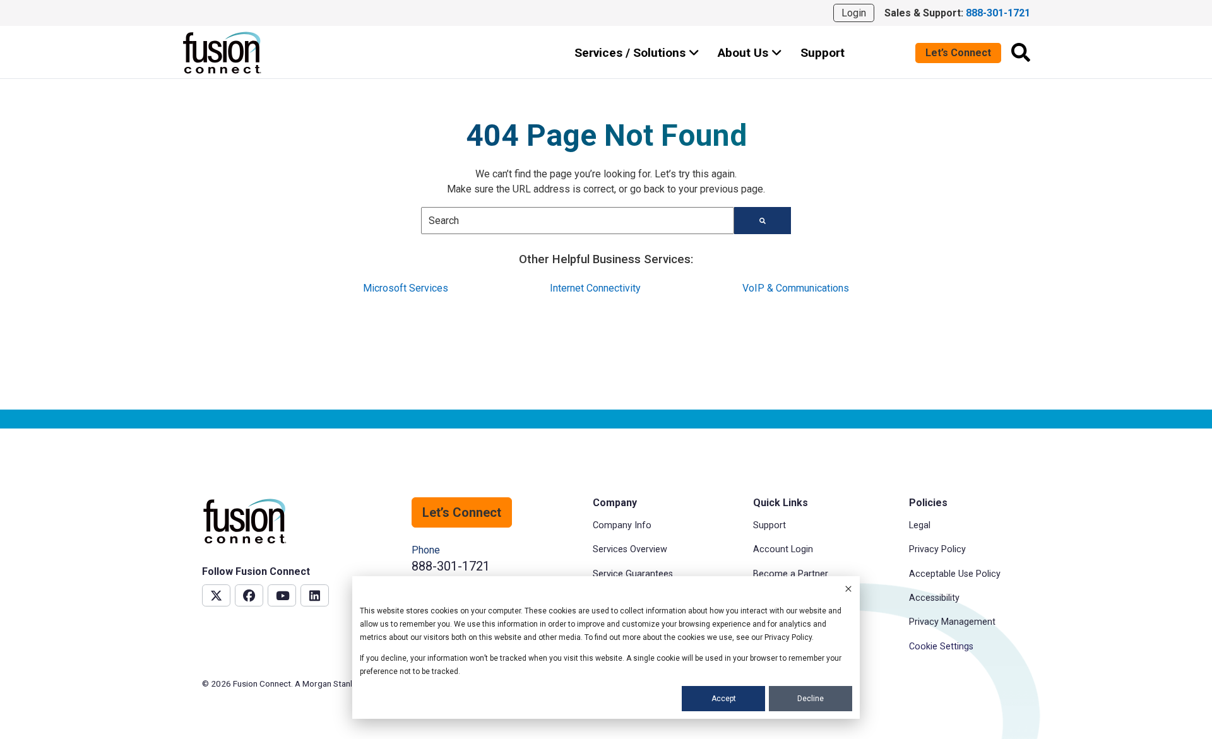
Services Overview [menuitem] (630, 549)
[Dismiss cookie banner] (848, 590)
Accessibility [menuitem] (934, 598)
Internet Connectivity (595, 288)
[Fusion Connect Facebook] (249, 595)
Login (853, 13)
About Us (744, 52)
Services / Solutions (631, 52)
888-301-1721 (451, 566)
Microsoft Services (405, 288)
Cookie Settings (941, 646)
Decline (810, 698)
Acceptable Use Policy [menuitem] (955, 574)
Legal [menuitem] (919, 525)
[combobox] (577, 220)
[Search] (1020, 52)
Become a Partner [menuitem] (790, 574)
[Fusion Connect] (223, 53)
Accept (723, 698)
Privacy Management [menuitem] (952, 622)
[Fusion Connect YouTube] (282, 595)
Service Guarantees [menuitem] (633, 574)
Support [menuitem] (769, 525)
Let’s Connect (958, 53)
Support (822, 52)
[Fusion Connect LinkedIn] (314, 595)
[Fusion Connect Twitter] (216, 595)
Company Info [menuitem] (622, 525)
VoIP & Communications (795, 288)
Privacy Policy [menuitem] (937, 549)
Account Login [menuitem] (783, 549)
